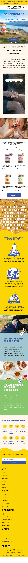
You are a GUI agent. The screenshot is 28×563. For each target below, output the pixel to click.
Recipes (4, 481)
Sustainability (5, 475)
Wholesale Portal (6, 536)
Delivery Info (5, 517)
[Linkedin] (9, 546)
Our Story (4, 473)
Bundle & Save (5, 503)
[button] (2, 7)
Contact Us (4, 533)
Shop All (4, 495)
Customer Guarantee (7, 519)
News (3, 484)
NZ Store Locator (6, 506)
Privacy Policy (5, 522)
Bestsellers (4, 497)
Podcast (4, 487)
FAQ (3, 514)
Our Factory (5, 478)
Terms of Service (6, 525)
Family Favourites (6, 500)
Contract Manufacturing (8, 538)
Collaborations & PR (7, 541)
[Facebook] (3, 546)
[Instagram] (6, 546)
